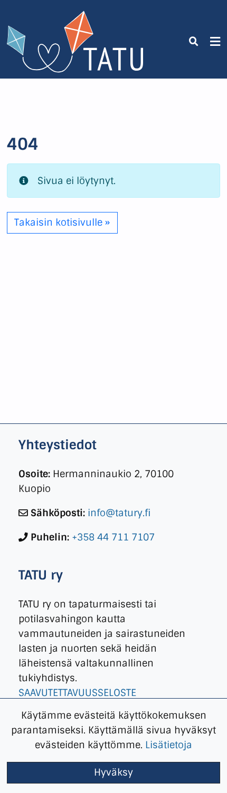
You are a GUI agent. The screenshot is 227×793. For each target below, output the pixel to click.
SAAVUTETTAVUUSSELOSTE (77, 692)
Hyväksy (113, 772)
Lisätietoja (168, 745)
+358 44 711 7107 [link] (113, 537)
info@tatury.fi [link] (119, 513)
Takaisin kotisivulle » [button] (62, 222)
